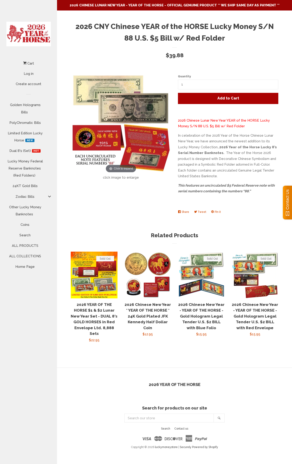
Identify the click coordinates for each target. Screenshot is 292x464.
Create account (28, 84)
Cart (30, 63)
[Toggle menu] (49, 196)
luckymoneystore (166, 447)
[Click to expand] (121, 124)
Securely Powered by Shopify (199, 447)
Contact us (181, 428)
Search (165, 428)
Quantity (184, 76)
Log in (29, 74)
